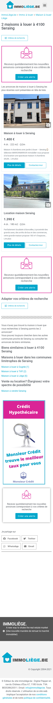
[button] (44, 5)
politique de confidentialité (37, 698)
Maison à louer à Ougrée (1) (15, 367)
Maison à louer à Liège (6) (14, 376)
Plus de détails (14, 165)
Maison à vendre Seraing (13, 391)
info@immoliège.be (35, 687)
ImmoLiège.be (8, 14)
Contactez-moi (36, 165)
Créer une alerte (26, 77)
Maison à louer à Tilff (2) (13, 371)
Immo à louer (26, 14)
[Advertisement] (26, 584)
